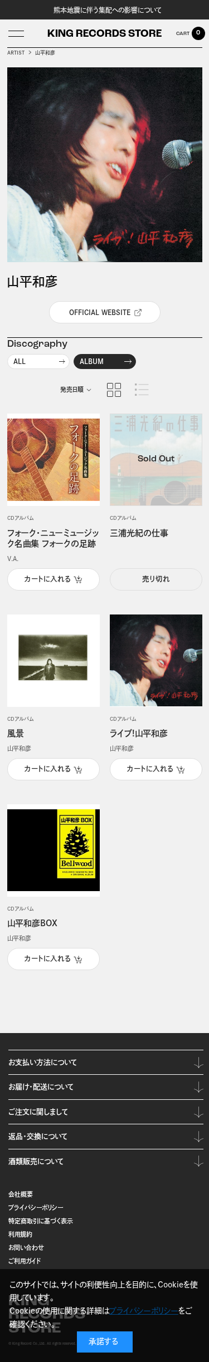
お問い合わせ (26, 1248)
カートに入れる (48, 579)
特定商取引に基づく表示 (40, 1221)
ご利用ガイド (24, 1261)
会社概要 (20, 1194)
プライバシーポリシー (35, 1207)
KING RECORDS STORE (104, 34)
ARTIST (16, 52)
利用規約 (20, 1234)
